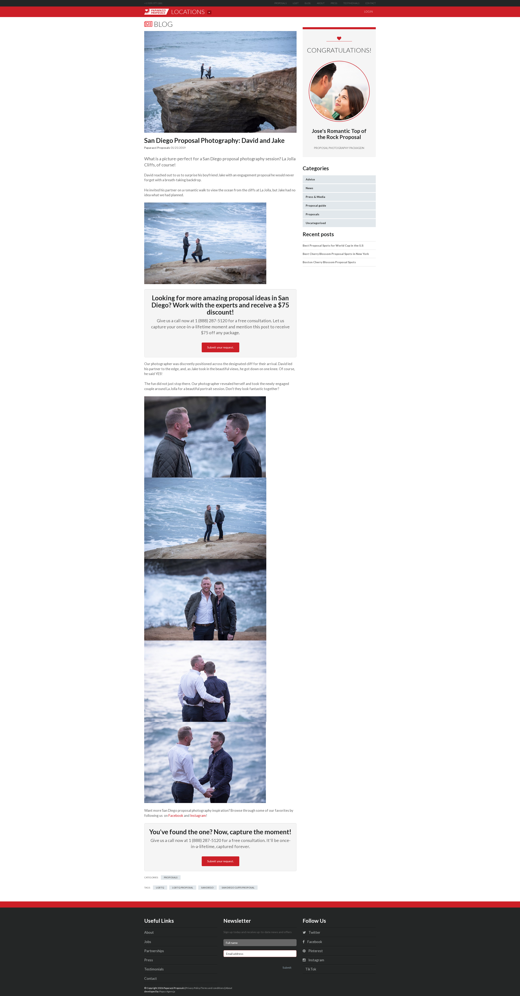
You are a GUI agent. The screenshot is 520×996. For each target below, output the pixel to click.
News (309, 188)
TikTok (310, 969)
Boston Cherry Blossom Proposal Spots (329, 262)
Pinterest (315, 951)
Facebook (175, 815)
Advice (310, 179)
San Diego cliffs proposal (238, 887)
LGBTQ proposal (182, 887)
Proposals (280, 3)
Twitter (314, 932)
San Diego (207, 887)
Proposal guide (316, 205)
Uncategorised (316, 223)
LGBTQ (160, 887)
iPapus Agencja (167, 991)
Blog (308, 3)
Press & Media (315, 196)
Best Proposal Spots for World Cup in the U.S (333, 245)
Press (334, 3)
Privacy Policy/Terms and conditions (205, 987)
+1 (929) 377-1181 (153, 3)
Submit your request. (220, 347)
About (321, 3)
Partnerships (154, 951)
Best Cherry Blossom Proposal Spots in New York (336, 253)
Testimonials (351, 3)
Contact (370, 3)
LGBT (296, 3)
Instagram (198, 815)
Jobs (147, 942)
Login (368, 11)
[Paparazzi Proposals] (156, 12)
